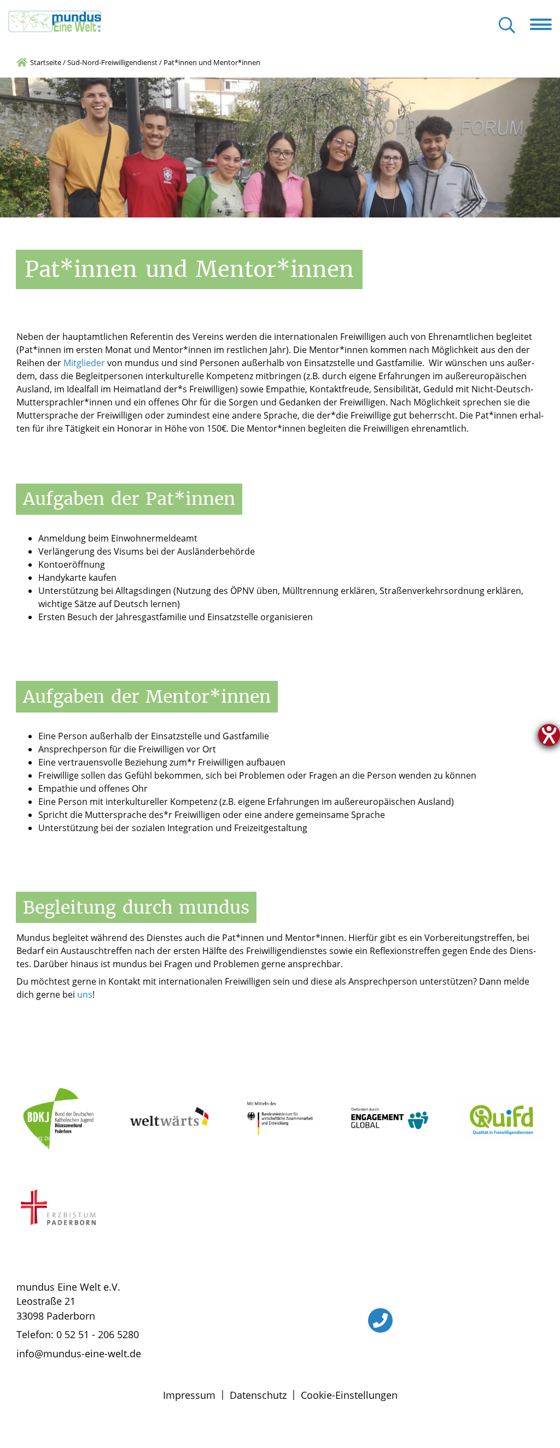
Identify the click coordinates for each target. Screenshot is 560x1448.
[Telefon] (380, 1320)
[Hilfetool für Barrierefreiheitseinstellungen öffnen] (549, 735)
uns (84, 994)
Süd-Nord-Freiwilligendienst (112, 62)
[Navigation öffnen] (545, 24)
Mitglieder (84, 363)
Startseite (45, 62)
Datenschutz (258, 1395)
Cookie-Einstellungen (349, 1395)
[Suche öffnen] (506, 26)
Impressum (189, 1395)
